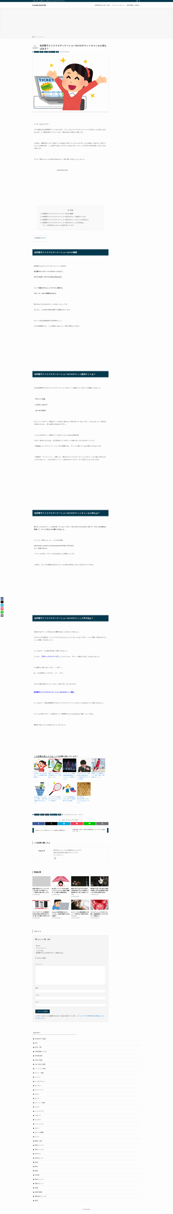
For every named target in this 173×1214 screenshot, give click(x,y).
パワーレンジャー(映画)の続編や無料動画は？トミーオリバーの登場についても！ (69, 776)
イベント (36, 51)
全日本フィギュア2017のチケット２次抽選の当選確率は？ (40, 775)
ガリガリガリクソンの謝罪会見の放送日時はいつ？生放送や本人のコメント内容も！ (83, 776)
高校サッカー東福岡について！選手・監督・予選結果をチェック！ (98, 775)
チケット (81, 814)
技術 (36, 1162)
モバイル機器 (39, 1132)
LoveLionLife (39, 5)
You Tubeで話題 (40, 1064)
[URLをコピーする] (102, 823)
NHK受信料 (38, 1056)
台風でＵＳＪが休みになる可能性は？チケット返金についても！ (54, 775)
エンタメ (38, 1085)
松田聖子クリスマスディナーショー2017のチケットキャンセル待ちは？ (66, 219)
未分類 (37, 1175)
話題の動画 (38, 1192)
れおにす (42, 851)
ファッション (39, 1124)
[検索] (139, 1)
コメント (38, 964)
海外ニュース (39, 1179)
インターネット (40, 1081)
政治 (36, 1166)
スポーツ (38, 1115)
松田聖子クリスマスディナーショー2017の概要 (58, 213)
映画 (36, 1171)
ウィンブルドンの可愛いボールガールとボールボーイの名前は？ (54, 798)
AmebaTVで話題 (40, 1039)
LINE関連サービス (41, 1051)
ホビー (37, 1128)
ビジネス (38, 1119)
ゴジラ (37, 1107)
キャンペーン (39, 1090)
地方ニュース (39, 1149)
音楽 (57, 51)
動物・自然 (38, 1141)
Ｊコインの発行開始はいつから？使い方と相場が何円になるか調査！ (69, 798)
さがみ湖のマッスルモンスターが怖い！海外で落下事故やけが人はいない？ (40, 799)
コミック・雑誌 (40, 1102)
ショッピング (39, 1111)
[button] (38, 823)
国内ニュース (39, 1145)
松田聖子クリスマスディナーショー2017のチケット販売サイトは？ (64, 216)
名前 (36, 988)
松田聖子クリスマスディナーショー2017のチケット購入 (54, 692)
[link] (55, 858)
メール (37, 995)
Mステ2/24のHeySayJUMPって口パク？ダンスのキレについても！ (83, 799)
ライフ (45, 51)
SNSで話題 (38, 1060)
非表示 (43, 238)
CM (36, 1043)
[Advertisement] (86, 22)
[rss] (137, 1)
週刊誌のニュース (40, 1196)
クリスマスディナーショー (70, 814)
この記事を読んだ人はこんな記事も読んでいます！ (60, 225)
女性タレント (52, 51)
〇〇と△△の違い (40, 1068)
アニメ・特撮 (39, 1073)
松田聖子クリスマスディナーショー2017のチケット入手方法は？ (64, 222)
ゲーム (37, 1098)
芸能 (36, 1187)
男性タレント (39, 1183)
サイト (37, 1002)
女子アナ (38, 1153)
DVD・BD (38, 1047)
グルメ (41, 51)
